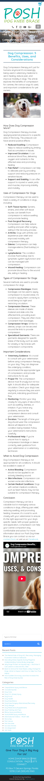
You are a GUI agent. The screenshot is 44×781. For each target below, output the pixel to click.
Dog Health (9, 699)
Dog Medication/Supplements (16, 708)
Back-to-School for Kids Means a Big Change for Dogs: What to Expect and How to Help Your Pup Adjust (23, 671)
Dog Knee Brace (11, 701)
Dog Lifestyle (9, 705)
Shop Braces (23, 758)
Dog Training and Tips (13, 710)
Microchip (8, 719)
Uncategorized (10, 728)
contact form (9, 539)
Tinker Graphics (30, 779)
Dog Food (8, 696)
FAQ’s (27, 761)
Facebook (33, 539)
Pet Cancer (9, 721)
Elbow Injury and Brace (13, 712)
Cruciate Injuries (10, 690)
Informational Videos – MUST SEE (17, 717)
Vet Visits (8, 730)
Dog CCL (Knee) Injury (13, 694)
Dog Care (8, 692)
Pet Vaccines (9, 723)
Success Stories (10, 726)
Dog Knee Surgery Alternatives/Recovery (20, 703)
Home (11, 758)
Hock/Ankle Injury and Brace (15, 714)
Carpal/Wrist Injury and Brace (16, 687)
